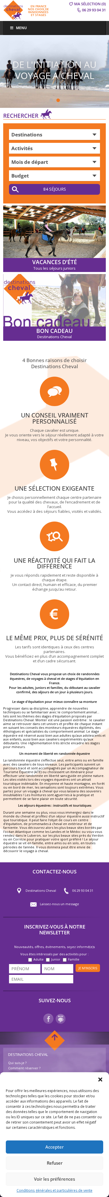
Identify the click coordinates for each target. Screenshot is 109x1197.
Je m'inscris (87, 968)
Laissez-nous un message (59, 904)
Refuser (54, 1163)
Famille (73, 959)
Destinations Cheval (41, 890)
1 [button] (51, 100)
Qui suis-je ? (17, 1063)
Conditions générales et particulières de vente (54, 1190)
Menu (21, 27)
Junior (55, 959)
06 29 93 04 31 (82, 890)
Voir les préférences (54, 1179)
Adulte (38, 959)
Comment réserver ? (24, 1068)
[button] (100, 1079)
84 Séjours (54, 189)
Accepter (54, 1147)
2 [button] (58, 100)
